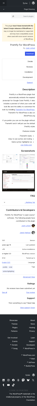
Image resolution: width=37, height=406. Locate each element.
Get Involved (12, 338)
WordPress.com (28, 355)
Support (30, 83)
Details (30, 61)
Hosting (32, 328)
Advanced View (29, 277)
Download (30, 54)
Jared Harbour (25, 233)
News (33, 324)
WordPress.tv (29, 348)
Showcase (13, 320)
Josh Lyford (30, 48)
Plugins (14, 328)
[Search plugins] (13, 16)
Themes (14, 324)
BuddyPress (29, 366)
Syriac (27, 375)
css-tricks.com (26, 145)
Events (14, 341)
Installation (29, 72)
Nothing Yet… (30, 202)
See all (4, 292)
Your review (30, 292)
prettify (5, 267)
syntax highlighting (8, 271)
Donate (13, 345)
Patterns (14, 331)
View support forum (27, 308)
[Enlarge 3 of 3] (32, 173)
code (10, 267)
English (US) (6, 262)
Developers (30, 345)
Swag (14, 348)
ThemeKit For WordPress (25, 110)
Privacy (32, 331)
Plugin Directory (29, 9)
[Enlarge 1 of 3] (32, 157)
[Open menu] (3, 3)
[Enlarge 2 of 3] (15, 157)
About (32, 320)
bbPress (31, 362)
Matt (32, 359)
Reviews (29, 67)
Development (28, 77)
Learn (33, 338)
